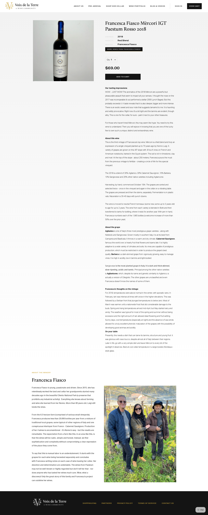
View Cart (194, 6)
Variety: (109, 41)
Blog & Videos (157, 6)
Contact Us (168, 503)
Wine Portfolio (137, 6)
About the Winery (41, 373)
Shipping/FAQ (89, 503)
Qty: (108, 59)
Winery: (109, 44)
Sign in (178, 6)
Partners (107, 503)
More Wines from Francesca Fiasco (123, 49)
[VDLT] (22, 6)
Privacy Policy (125, 503)
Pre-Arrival (94, 6)
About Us (79, 6)
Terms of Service (147, 503)
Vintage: (109, 37)
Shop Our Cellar (115, 6)
